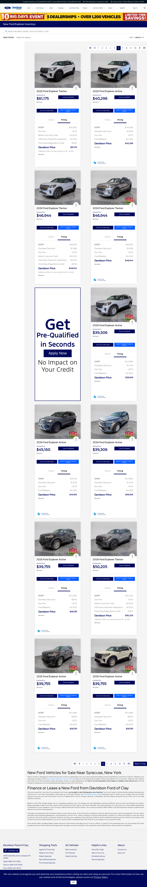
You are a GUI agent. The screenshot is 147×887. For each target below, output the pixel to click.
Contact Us (12, 850)
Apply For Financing (46, 849)
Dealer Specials (45, 856)
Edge (47, 779)
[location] (83, 1)
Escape (52, 779)
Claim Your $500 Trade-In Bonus (68, 110)
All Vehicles (72, 845)
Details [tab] (51, 120)
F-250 (70, 779)
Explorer (58, 779)
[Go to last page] (144, 48)
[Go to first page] (90, 48)
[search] (145, 8)
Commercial (70, 853)
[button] (76, 88)
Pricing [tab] (64, 120)
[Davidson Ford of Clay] (13, 8)
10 (135, 48)
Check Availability (68, 97)
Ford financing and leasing (93, 794)
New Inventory (71, 849)
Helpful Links (99, 845)
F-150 (64, 779)
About (121, 845)
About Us (121, 853)
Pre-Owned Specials (47, 863)
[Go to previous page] (95, 48)
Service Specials (98, 859)
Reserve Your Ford (46, 853)
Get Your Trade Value (47, 110)
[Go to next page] (140, 48)
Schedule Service (98, 856)
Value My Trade (98, 849)
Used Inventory (71, 856)
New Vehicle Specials (47, 859)
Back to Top (140, 764)
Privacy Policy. (101, 877)
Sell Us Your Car (98, 853)
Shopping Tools (48, 845)
